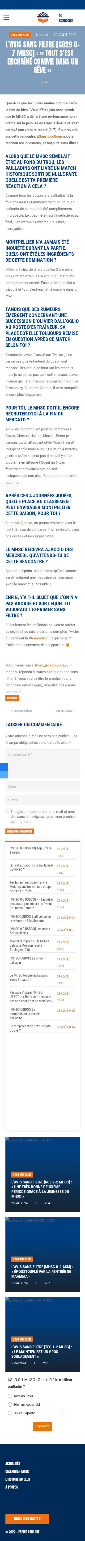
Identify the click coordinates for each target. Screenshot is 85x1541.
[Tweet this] (4, 774)
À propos (11, 1487)
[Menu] (6, 18)
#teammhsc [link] (38, 638)
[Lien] (43, 18)
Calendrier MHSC (17, 1471)
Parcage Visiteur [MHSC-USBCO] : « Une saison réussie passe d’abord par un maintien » (31, 996)
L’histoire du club (17, 1479)
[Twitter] (9, 4)
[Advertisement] (42, 1078)
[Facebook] (14, 4)
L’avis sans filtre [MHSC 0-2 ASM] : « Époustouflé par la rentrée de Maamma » (42, 1272)
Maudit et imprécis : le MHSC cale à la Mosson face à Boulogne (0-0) (29, 945)
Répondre (42, 1426)
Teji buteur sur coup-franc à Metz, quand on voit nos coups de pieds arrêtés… (30, 886)
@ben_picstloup (49, 136)
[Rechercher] (78, 17)
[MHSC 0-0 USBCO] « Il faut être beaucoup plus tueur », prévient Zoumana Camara (31, 903)
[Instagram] (20, 5)
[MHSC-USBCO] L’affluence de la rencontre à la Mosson (30, 918)
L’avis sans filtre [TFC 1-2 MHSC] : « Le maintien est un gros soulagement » (41, 1352)
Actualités (12, 1463)
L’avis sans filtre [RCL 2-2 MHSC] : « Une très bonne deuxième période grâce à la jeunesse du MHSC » (41, 1189)
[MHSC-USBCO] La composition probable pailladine (25, 1013)
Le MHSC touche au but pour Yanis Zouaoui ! (29, 977)
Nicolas (42, 35)
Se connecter (66, 17)
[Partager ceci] (4, 767)
